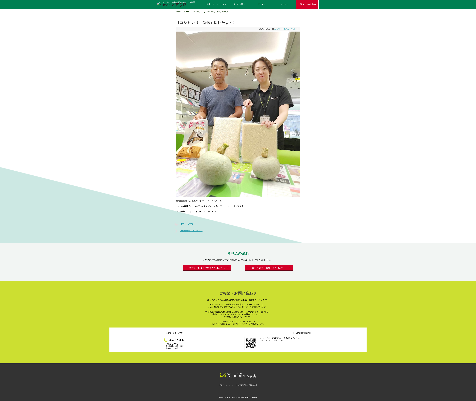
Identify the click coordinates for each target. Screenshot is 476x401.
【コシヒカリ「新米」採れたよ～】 (218, 12)
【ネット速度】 (187, 224)
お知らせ (284, 4)
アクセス (262, 4)
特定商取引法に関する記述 (247, 385)
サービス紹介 (239, 4)
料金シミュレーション (216, 4)
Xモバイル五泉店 (282, 29)
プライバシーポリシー (227, 385)
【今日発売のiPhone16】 (191, 231)
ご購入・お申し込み (307, 4)
